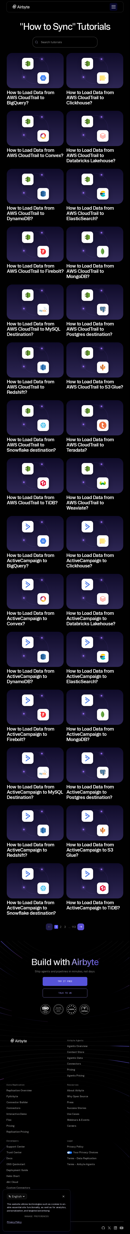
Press (70, 1102)
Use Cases (73, 1114)
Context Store (75, 1052)
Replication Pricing (17, 1131)
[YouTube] (122, 1228)
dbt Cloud (12, 1182)
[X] (109, 1228)
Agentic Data (75, 1058)
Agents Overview (77, 1046)
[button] (113, 7)
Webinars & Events (78, 1120)
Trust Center (13, 1152)
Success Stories (76, 1108)
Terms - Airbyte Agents (81, 1164)
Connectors (74, 1063)
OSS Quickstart (15, 1164)
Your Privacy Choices (85, 1152)
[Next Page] (80, 926)
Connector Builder (17, 1102)
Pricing (71, 1069)
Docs (9, 1158)
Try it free (65, 981)
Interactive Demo (16, 1114)
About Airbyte (75, 1090)
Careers (71, 1126)
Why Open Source (77, 1096)
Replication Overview (19, 1090)
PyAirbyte (12, 1096)
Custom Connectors (18, 1187)
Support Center (15, 1146)
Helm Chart (12, 1176)
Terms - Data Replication (81, 1158)
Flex (8, 1120)
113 (74, 926)
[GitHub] (103, 1228)
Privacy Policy (75, 1146)
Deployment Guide (17, 1170)
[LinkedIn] (115, 1228)
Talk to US (65, 993)
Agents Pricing (75, 1075)
